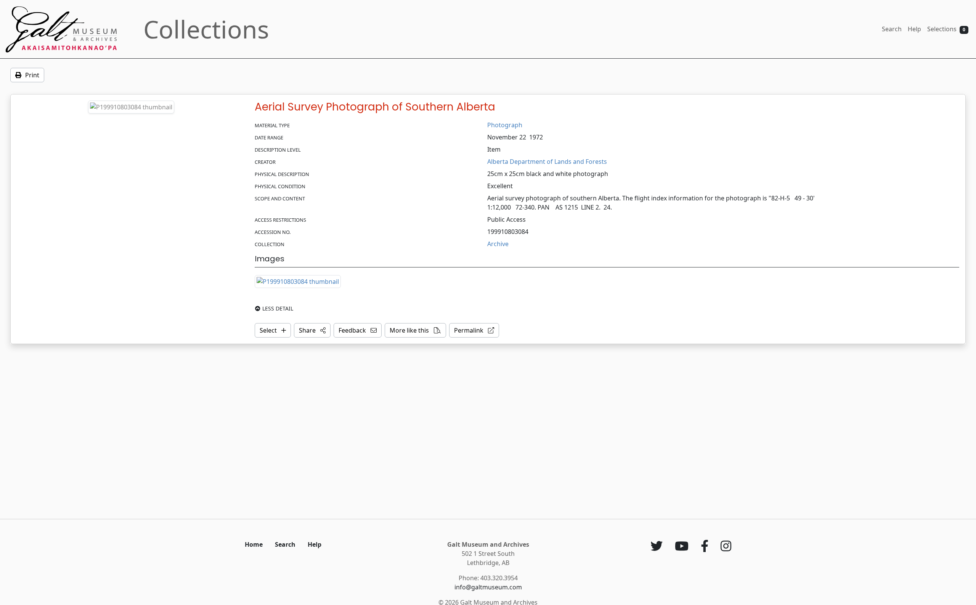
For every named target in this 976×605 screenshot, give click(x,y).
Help (914, 29)
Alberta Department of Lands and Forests (547, 161)
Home (254, 544)
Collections (206, 29)
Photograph (504, 125)
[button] (312, 330)
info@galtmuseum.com (488, 587)
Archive (498, 244)
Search (892, 29)
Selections (946, 29)
